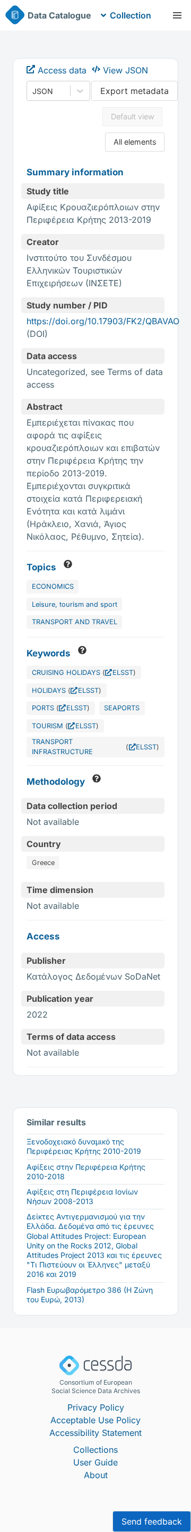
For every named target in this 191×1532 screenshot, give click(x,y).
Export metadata (134, 91)
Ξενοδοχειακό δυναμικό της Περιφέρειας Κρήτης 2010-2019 (84, 1146)
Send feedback (151, 1521)
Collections (95, 1449)
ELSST (122, 672)
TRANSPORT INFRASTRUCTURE (62, 747)
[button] (177, 15)
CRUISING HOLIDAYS (66, 672)
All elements (135, 141)
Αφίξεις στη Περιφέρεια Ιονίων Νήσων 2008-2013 (82, 1196)
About (96, 1475)
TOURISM (47, 726)
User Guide (95, 1462)
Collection (130, 15)
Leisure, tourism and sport (74, 604)
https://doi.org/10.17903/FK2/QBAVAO (103, 321)
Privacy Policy (95, 1407)
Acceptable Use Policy (95, 1420)
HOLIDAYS (49, 690)
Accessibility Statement (95, 1432)
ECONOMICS (53, 586)
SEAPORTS (122, 708)
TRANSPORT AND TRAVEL (74, 622)
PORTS (43, 708)
